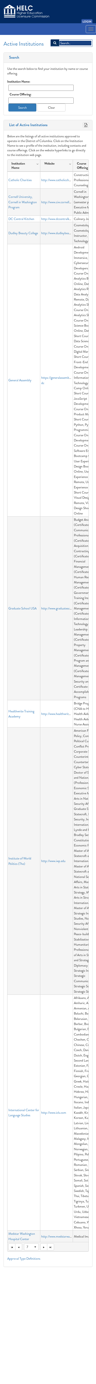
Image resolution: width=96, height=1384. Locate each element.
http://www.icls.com (53, 1112)
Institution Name (18, 165)
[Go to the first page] (11, 1246)
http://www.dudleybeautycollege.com (64, 233)
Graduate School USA (22, 608)
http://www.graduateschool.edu (61, 608)
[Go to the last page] (50, 1246)
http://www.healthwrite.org (58, 713)
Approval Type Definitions (23, 1258)
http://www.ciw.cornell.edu (58, 202)
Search (13, 57)
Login (86, 22)
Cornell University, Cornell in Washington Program (22, 202)
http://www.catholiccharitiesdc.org (63, 180)
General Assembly (19, 380)
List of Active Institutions (27, 125)
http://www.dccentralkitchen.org (61, 219)
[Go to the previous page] (18, 1246)
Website (49, 163)
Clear (51, 107)
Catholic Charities (20, 180)
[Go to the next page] (43, 1246)
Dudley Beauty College (23, 233)
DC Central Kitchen (21, 219)
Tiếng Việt (11, 36)
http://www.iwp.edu (53, 861)
